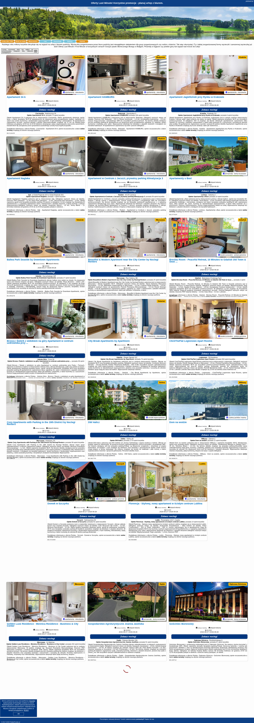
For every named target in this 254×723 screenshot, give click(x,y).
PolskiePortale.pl (15, 722)
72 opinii (55, 115)
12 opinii (217, 440)
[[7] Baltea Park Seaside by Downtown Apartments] (45, 237)
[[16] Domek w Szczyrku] (86, 481)
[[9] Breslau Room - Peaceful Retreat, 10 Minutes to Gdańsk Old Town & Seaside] (208, 237)
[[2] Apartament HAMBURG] (127, 75)
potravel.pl (249, 1)
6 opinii (229, 115)
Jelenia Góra (78, 301)
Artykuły (82, 41)
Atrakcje (70, 41)
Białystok (160, 57)
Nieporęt (80, 665)
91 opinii (96, 522)
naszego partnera (33, 130)
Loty (45, 41)
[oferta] (64, 92)
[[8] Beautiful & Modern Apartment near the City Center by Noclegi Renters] (127, 237)
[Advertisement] (127, 562)
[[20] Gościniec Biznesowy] (208, 602)
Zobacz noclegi (47, 110)
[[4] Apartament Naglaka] (45, 156)
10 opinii (219, 197)
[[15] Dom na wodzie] (208, 400)
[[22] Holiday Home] (127, 683)
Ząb (82, 138)
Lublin (202, 464)
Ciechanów (79, 57)
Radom (161, 138)
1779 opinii (134, 440)
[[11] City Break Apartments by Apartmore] (127, 319)
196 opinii (138, 115)
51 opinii (149, 642)
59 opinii (155, 197)
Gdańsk (80, 220)
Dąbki (162, 584)
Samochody (57, 41)
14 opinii (195, 522)
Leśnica (242, 138)
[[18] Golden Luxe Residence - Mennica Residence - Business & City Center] (45, 602)
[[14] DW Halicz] (127, 400)
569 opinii (225, 359)
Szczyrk (120, 464)
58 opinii (75, 442)
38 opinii (81, 361)
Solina (162, 382)
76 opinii (144, 359)
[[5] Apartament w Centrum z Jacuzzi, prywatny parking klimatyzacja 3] (127, 156)
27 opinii (66, 278)
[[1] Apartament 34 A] (45, 75)
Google (32, 701)
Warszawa (160, 220)
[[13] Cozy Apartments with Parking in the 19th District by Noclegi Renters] (45, 400)
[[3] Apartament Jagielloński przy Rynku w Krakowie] (208, 75)
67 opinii (219, 642)
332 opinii (75, 644)
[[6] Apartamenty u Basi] (208, 156)
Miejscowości (33, 41)
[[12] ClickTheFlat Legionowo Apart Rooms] (208, 319)
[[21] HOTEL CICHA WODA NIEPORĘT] (45, 683)
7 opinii (56, 197)
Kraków (242, 57)
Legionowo (241, 301)
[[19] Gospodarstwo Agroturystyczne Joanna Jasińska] (127, 602)
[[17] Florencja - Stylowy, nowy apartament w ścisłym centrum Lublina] (167, 481)
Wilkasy (242, 382)
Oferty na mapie (20, 41)
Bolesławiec (240, 665)
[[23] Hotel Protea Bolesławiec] (208, 683)
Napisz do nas (149, 719)
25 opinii (156, 280)
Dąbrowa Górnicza (238, 584)
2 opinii (242, 280)
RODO (26, 710)
